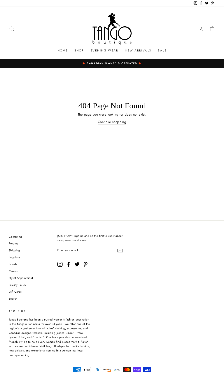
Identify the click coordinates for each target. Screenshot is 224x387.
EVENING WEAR (104, 50)
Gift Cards (15, 292)
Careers (14, 271)
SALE (162, 50)
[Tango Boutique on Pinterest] (85, 264)
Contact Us (15, 237)
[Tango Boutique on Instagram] (60, 264)
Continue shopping (112, 121)
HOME (63, 50)
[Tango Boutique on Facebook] (68, 264)
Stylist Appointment (21, 278)
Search (13, 299)
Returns (13, 243)
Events (13, 264)
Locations (14, 257)
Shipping (14, 250)
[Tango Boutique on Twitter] (77, 264)
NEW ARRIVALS (138, 50)
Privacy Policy (17, 285)
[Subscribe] (120, 250)
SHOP (79, 50)
